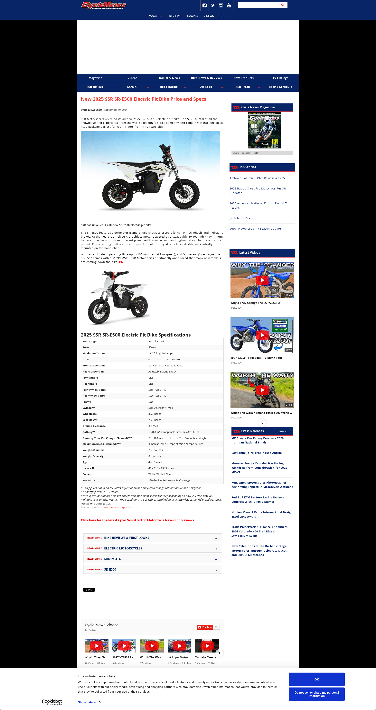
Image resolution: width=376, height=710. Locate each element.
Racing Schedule (280, 87)
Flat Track (243, 87)
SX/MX (132, 87)
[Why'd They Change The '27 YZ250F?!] (96, 646)
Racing (192, 15)
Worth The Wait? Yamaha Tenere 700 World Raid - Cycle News (152, 657)
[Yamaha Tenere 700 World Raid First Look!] (207, 646)
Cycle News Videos (102, 624)
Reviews (175, 15)
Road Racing (169, 87)
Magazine (156, 15)
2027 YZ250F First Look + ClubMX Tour (124, 657)
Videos (209, 15)
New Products (243, 78)
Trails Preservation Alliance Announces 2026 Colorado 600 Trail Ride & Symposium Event (259, 531)
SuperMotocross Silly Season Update (255, 228)
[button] (85, 653)
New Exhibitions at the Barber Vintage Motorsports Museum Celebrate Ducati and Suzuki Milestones (259, 550)
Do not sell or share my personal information (317, 694)
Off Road (206, 87)
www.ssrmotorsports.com (119, 507)
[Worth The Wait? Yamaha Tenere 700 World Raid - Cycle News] (152, 646)
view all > (285, 431)
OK (317, 679)
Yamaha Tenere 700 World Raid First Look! (207, 657)
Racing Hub (95, 87)
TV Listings (280, 78)
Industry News (169, 78)
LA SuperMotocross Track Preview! (179, 657)
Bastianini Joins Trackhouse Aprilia (256, 453)
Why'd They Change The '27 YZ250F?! (96, 657)
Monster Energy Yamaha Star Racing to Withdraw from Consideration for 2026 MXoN (259, 467)
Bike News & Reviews (206, 78)
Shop (223, 15)
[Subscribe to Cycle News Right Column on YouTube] (208, 627)
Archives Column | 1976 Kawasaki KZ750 (258, 178)
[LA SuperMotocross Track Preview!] (179, 646)
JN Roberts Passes (242, 218)
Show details (87, 702)
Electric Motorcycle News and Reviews (156, 520)
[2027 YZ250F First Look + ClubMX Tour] (124, 646)
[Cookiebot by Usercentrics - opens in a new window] (52, 702)
